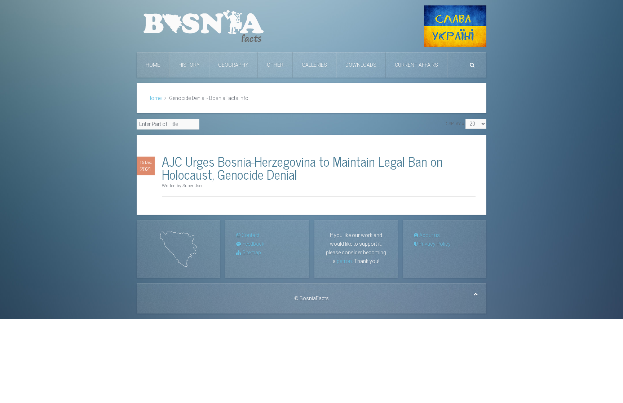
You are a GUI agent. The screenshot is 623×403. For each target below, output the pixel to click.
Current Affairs (416, 65)
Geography (233, 65)
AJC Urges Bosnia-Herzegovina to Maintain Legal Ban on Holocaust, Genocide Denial (302, 167)
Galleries (314, 65)
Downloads (360, 65)
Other (275, 65)
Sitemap (251, 252)
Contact (250, 235)
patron (344, 261)
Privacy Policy (434, 244)
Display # (454, 123)
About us (429, 235)
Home (153, 65)
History (189, 65)
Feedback (252, 244)
